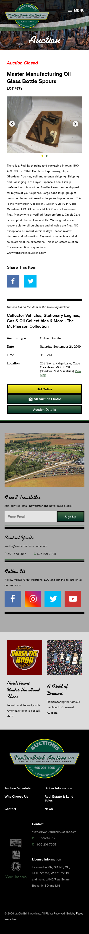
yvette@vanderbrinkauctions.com (26, 546)
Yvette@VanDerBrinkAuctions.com (54, 831)
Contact (10, 809)
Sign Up (70, 517)
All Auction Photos (44, 399)
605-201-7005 (46, 553)
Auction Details (44, 409)
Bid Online (44, 389)
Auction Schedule (18, 788)
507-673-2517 (17, 553)
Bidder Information (58, 788)
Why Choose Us (16, 796)
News (48, 809)
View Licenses (15, 877)
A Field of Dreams (57, 689)
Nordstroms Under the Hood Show (23, 690)
